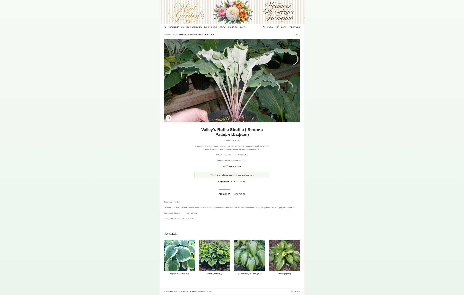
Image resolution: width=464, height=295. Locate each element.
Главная (167, 34)
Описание (224, 194)
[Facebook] (231, 181)
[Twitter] (234, 181)
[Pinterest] (237, 181)
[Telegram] (244, 181)
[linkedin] (240, 181)
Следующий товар (299, 34)
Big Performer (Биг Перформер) (249, 274)
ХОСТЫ (174, 34)
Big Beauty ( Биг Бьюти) (179, 274)
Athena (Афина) (284, 274)
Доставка (239, 194)
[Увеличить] (169, 118)
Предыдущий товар (294, 34)
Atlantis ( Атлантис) (214, 274)
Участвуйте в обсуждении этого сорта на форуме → (232, 175)
